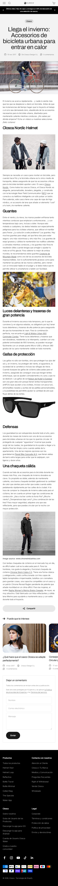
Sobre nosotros (9, 814)
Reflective (7, 777)
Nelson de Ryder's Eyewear (40, 379)
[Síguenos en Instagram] (11, 858)
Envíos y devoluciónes (41, 832)
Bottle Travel (8, 781)
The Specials (8, 795)
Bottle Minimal (9, 786)
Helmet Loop (8, 772)
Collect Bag (8, 791)
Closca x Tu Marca (40, 768)
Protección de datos (40, 823)
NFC (44, 193)
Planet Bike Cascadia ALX (26, 454)
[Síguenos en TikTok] (25, 858)
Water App (7, 800)
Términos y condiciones (42, 818)
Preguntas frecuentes (41, 777)
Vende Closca (38, 786)
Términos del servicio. (39, 692)
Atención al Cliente (40, 763)
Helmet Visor (8, 768)
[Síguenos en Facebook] (4, 858)
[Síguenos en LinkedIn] (32, 858)
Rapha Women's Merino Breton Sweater (26, 590)
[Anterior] (3, 10)
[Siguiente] (54, 10)
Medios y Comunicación (42, 772)
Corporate (36, 814)
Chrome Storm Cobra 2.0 (21, 572)
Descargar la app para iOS (14, 826)
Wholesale (36, 791)
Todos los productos (11, 763)
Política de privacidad (41, 828)
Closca (29, 21)
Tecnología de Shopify (24, 878)
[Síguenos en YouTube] (18, 858)
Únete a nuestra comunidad (9, 847)
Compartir (31, 608)
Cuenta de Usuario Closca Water (14, 839)
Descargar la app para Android (12, 832)
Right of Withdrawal (40, 781)
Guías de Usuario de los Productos (13, 820)
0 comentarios (48, 55)
